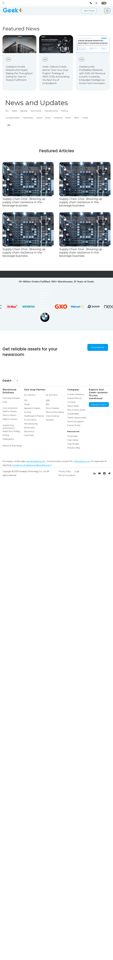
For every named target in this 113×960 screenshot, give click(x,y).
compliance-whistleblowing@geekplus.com (31, 465)
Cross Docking (52, 416)
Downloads (72, 436)
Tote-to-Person (9, 415)
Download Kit (97, 347)
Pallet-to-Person (9, 419)
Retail (14, 111)
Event (48, 118)
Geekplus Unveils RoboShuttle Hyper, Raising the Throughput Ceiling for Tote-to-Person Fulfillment (19, 73)
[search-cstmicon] (3, 3)
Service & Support (75, 421)
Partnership (28, 118)
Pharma (64, 111)
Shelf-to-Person (9, 411)
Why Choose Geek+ (76, 410)
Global (85, 118)
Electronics (29, 431)
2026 (8, 59)
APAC (76, 118)
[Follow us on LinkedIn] (94, 473)
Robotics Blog (73, 448)
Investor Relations (75, 394)
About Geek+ (73, 406)
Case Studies (73, 444)
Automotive (36, 111)
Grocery (27, 412)
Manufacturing (51, 111)
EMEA (68, 118)
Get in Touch (89, 11)
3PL (7, 111)
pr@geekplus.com (82, 461)
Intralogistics (8, 439)
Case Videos (72, 440)
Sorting (5, 435)
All (8, 125)
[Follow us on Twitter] (109, 473)
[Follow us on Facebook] (104, 473)
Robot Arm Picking (11, 431)
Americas (58, 118)
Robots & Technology (12, 445)
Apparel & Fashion (32, 408)
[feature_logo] (18, 298)
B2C (48, 404)
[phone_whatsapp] (96, 3)
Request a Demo (99, 404)
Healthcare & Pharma (34, 416)
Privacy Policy (65, 471)
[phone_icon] (91, 3)
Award (39, 118)
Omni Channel (52, 408)
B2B (48, 400)
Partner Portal (73, 425)
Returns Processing (55, 412)
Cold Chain (29, 435)
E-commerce (30, 420)
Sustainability (73, 414)
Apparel (23, 111)
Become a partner (67, 475)
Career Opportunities (76, 417)
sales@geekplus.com (36, 461)
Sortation (50, 420)
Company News (12, 118)
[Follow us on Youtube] (99, 473)
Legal (76, 471)
